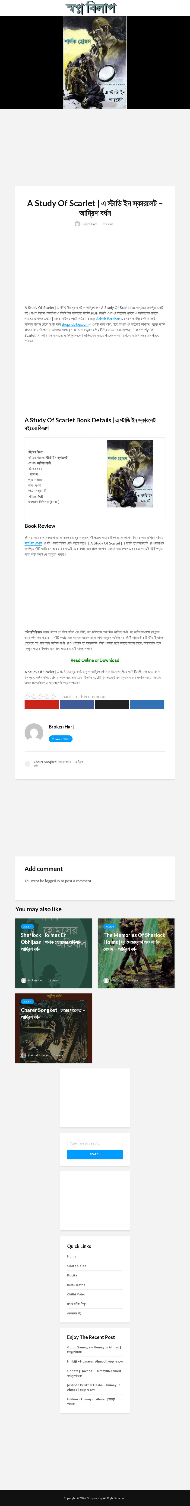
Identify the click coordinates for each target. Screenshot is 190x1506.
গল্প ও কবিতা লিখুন (76, 1304)
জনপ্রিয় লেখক (33, 543)
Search (95, 1154)
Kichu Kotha (76, 1285)
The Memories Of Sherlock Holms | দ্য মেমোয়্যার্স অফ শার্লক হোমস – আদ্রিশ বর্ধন (134, 942)
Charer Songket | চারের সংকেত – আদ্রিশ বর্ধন (53, 1013)
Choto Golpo (76, 1266)
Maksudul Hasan (38, 1055)
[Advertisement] (95, 146)
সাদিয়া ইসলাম (116, 980)
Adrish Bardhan (108, 319)
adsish (27, 926)
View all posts (60, 739)
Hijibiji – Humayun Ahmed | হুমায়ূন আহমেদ (95, 1361)
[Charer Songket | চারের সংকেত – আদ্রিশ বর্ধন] (53, 1028)
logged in (52, 881)
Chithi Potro (76, 1294)
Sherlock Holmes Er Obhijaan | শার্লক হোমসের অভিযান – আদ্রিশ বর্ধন (53, 942)
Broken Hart (89, 224)
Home (71, 1256)
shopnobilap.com (75, 324)
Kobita (72, 1275)
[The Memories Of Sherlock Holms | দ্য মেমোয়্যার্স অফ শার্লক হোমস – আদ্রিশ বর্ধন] (136, 953)
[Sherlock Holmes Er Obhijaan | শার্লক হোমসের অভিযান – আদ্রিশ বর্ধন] (53, 953)
